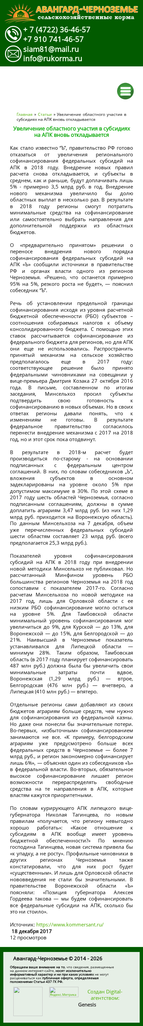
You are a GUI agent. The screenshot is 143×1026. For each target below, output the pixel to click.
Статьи (45, 114)
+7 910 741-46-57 (53, 39)
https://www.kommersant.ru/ (70, 924)
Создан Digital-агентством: (100, 998)
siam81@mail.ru (51, 49)
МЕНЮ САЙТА (125, 91)
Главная (25, 114)
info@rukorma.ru (52, 58)
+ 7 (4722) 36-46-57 (56, 29)
